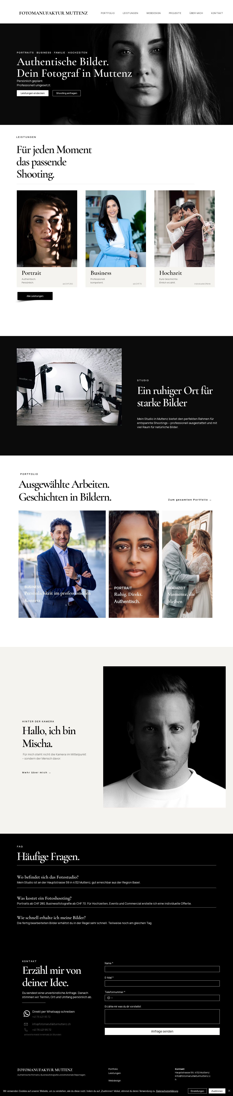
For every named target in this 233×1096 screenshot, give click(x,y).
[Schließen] (229, 1090)
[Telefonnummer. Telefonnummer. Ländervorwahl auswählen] (110, 998)
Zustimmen (217, 1091)
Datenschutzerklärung (167, 1091)
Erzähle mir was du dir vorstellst (123, 1006)
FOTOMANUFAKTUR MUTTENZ (45, 1070)
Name (109, 963)
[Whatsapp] (27, 1014)
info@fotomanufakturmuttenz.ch (51, 1024)
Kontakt (179, 1069)
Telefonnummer (115, 992)
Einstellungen (197, 1091)
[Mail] (26, 1024)
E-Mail (109, 977)
